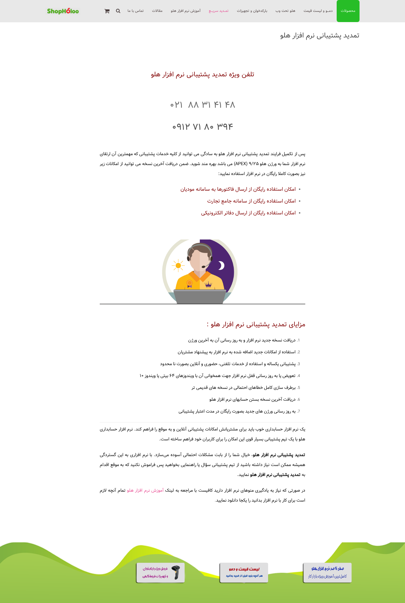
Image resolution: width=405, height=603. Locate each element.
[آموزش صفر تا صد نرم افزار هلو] (328, 582)
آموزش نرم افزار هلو (145, 490)
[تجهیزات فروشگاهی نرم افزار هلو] (161, 582)
